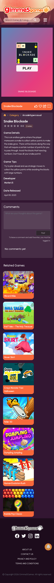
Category (14, 115)
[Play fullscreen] (49, 106)
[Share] (45, 106)
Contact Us (27, 554)
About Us (27, 549)
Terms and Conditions (27, 563)
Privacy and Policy (27, 559)
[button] (48, 546)
